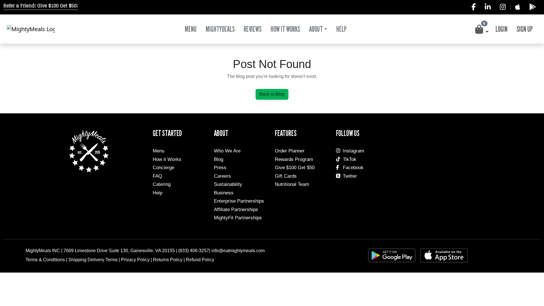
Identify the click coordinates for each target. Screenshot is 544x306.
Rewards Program (294, 159)
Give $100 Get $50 (294, 167)
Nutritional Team (292, 184)
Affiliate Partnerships (236, 209)
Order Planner (290, 151)
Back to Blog (272, 94)
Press (220, 167)
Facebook (353, 167)
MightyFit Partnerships (238, 217)
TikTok (349, 159)
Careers (222, 176)
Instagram (353, 151)
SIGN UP (525, 29)
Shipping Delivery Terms (93, 259)
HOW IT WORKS (285, 29)
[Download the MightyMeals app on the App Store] (517, 6)
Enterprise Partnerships (239, 201)
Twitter (350, 176)
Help (157, 193)
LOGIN (501, 29)
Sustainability (228, 184)
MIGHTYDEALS (220, 29)
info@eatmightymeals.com (238, 250)
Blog (218, 159)
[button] (481, 29)
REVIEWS (253, 29)
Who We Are (227, 151)
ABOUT (316, 29)
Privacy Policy (135, 259)
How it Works (167, 159)
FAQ (157, 176)
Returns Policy (167, 259)
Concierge (163, 167)
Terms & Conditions (45, 259)
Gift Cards (286, 176)
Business (223, 193)
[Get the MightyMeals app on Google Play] (533, 6)
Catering (162, 184)
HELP (341, 29)
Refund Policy (200, 259)
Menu (191, 29)
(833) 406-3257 (193, 250)
